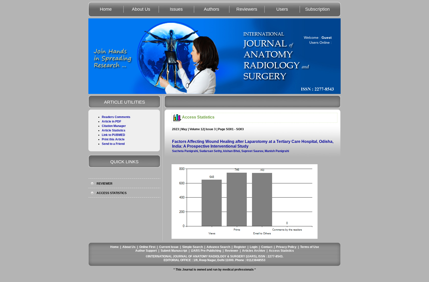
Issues (176, 9)
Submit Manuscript (174, 250)
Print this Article (113, 139)
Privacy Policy (286, 247)
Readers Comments (116, 117)
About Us (141, 9)
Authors (211, 9)
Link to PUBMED (113, 135)
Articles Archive (253, 250)
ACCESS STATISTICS (112, 193)
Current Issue (169, 247)
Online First (147, 247)
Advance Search (218, 247)
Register (240, 247)
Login (253, 247)
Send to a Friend (113, 144)
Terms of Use (309, 247)
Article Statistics (113, 130)
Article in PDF (111, 121)
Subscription (317, 9)
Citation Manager (114, 126)
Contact (266, 247)
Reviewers (246, 9)
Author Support (146, 250)
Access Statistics (281, 250)
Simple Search (192, 247)
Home (106, 9)
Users (282, 9)
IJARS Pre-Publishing (206, 250)
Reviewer (231, 250)
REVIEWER (104, 183)
